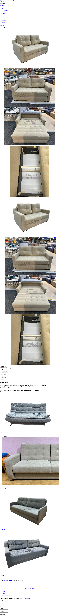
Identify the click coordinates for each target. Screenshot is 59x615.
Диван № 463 (3, 529)
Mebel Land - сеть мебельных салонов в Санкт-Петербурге (8, 0)
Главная (3, 8)
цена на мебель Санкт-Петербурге (9, 580)
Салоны (3, 12)
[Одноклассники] (1, 25)
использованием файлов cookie (25, 598)
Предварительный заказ (3, 367)
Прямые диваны (6, 10)
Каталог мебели (4, 20)
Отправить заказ (2, 614)
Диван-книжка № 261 (4, 434)
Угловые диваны (6, 9)
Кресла (4, 11)
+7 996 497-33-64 (2, 5)
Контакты (3, 13)
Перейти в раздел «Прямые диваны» (29, 588)
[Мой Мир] (3, 25)
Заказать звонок (2, 606)
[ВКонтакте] (0, 25)
